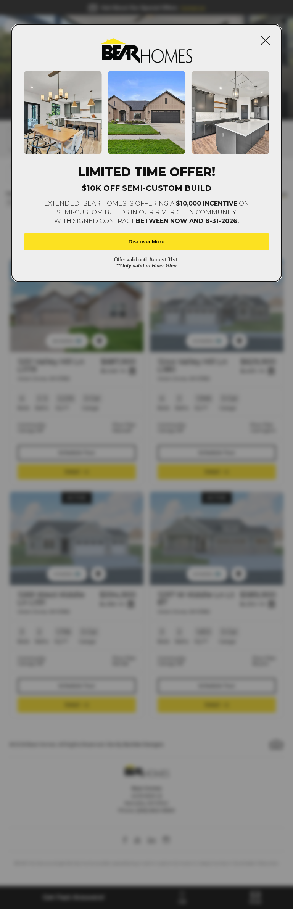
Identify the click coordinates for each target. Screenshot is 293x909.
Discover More (146, 242)
